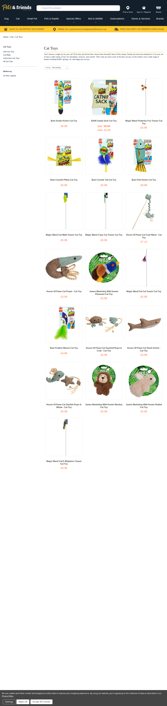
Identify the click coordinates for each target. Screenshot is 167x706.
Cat (18, 18)
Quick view (61, 99)
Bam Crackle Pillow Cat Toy (63, 180)
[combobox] (77, 8)
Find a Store (128, 12)
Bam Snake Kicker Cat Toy (64, 121)
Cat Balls (7, 55)
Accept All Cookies (41, 701)
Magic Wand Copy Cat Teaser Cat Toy (103, 235)
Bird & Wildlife (95, 18)
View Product (64, 94)
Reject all (23, 701)
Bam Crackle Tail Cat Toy (104, 180)
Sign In (140, 12)
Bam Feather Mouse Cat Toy (64, 348)
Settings (9, 701)
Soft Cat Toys (8, 52)
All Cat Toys (8, 61)
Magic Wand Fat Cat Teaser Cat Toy (143, 291)
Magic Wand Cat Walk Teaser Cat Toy (64, 235)
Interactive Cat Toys (11, 58)
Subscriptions (117, 18)
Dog (6, 18)
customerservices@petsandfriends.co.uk (87, 29)
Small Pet (32, 18)
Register (147, 12)
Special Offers (73, 18)
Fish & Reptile (51, 18)
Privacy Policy (7, 696)
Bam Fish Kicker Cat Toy (144, 180)
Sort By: (48, 68)
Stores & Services (140, 18)
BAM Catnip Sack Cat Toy (104, 121)
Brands (160, 18)
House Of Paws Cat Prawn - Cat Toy (64, 291)
